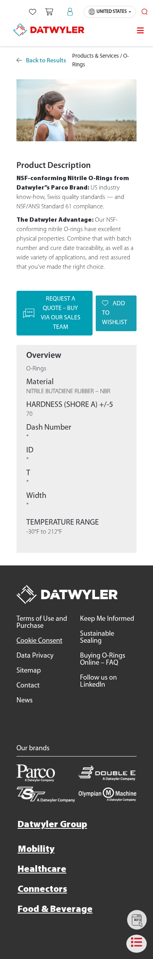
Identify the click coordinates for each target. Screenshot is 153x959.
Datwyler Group (52, 825)
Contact (28, 685)
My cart (49, 12)
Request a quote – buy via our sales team (60, 313)
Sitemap (28, 671)
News (24, 700)
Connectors (42, 889)
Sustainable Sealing (97, 638)
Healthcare (42, 869)
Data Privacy (34, 656)
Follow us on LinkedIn (98, 682)
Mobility (36, 849)
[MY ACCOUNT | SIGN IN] (70, 12)
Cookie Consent (39, 641)
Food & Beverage (55, 909)
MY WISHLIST (32, 12)
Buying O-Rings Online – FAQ (102, 660)
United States (112, 11)
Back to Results (46, 61)
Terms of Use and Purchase (41, 623)
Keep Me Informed (107, 619)
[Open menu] (140, 31)
